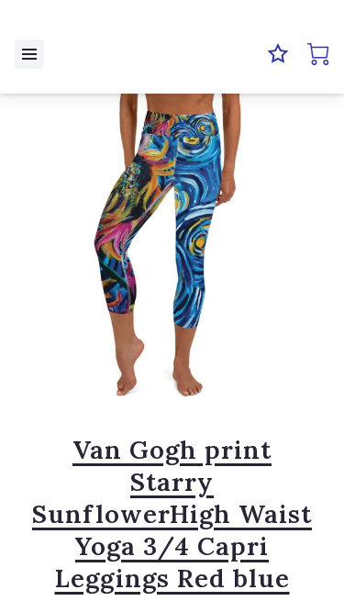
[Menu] (29, 54)
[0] (318, 54)
